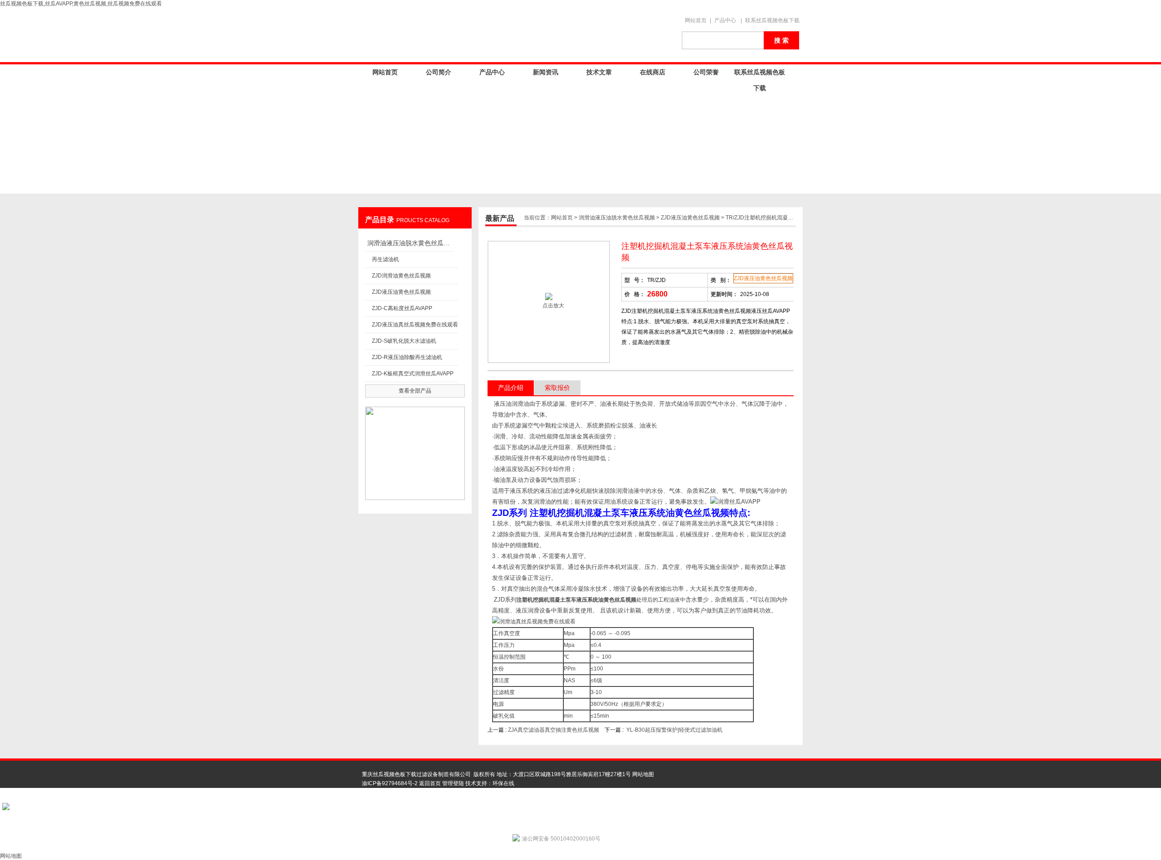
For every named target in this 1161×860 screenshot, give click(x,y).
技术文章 (599, 72)
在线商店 (652, 72)
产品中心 (725, 20)
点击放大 (552, 305)
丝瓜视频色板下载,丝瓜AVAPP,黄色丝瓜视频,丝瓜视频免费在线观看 (81, 3)
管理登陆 (453, 783)
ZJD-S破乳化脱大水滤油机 (404, 341)
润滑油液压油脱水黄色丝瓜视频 (410, 243)
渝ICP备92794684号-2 (390, 783)
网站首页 (696, 20)
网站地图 (643, 774)
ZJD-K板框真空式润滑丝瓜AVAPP (413, 373)
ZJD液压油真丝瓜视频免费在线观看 (415, 324)
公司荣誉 (706, 72)
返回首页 (430, 783)
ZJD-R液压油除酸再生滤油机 (407, 357)
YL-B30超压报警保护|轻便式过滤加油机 (674, 730)
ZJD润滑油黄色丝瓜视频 (401, 275)
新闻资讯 (545, 72)
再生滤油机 (385, 259)
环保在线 (503, 783)
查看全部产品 (415, 391)
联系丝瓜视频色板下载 (772, 20)
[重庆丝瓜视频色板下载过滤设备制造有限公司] (517, 35)
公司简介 (438, 72)
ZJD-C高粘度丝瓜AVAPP (402, 308)
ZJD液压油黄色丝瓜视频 (401, 292)
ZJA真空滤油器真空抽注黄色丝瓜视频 (553, 730)
